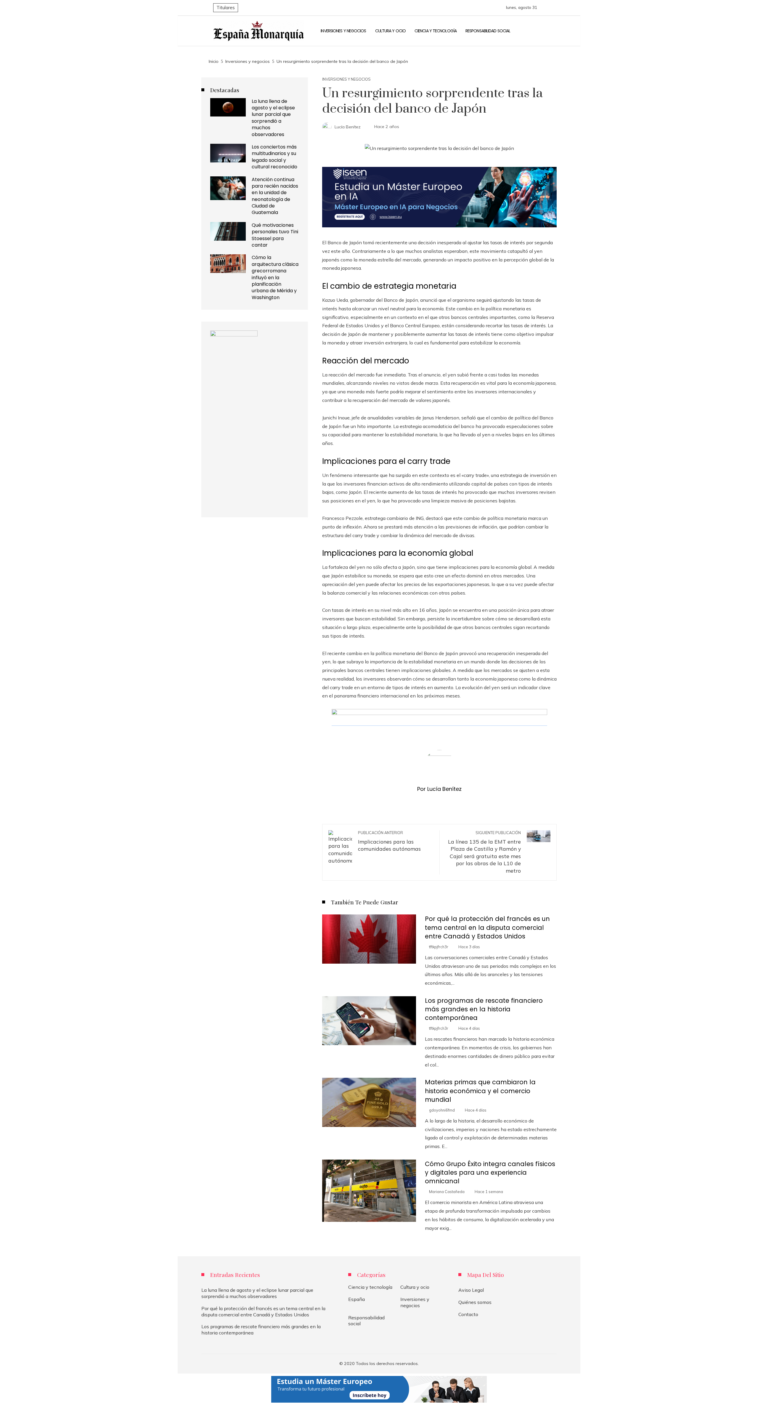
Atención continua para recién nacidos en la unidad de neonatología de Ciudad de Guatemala (275, 196)
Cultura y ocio (414, 1287)
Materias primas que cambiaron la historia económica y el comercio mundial (480, 1091)
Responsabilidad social (366, 1321)
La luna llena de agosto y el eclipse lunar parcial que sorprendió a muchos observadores (273, 118)
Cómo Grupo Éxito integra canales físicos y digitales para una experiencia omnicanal (490, 1172)
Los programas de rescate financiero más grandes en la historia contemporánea (484, 1009)
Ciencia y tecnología (370, 1287)
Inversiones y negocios (346, 79)
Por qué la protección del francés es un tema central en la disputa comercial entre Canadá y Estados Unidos (487, 927)
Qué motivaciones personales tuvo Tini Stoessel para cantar (275, 235)
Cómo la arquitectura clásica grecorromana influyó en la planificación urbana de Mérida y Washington (275, 277)
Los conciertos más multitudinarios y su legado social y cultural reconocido (274, 156)
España (356, 1299)
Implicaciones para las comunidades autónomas (389, 841)
